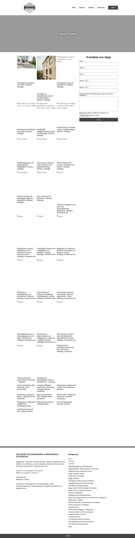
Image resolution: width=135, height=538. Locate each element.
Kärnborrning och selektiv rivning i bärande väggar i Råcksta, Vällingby (66, 129)
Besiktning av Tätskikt (75, 500)
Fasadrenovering (74, 517)
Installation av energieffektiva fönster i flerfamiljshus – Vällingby (46, 380)
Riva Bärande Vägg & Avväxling (78, 519)
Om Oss (82, 7)
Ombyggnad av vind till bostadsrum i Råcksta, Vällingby (65, 85)
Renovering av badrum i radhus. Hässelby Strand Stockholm (26, 397)
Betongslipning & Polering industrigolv (80, 521)
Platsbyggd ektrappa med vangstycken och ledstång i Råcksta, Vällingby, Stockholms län (46, 251)
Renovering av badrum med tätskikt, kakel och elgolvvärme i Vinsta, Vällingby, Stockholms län (66, 295)
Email (81, 74)
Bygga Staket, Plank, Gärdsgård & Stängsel (82, 488)
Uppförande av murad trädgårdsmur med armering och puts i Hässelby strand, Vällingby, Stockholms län (26, 252)
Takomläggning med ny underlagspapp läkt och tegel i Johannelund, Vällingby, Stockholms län (26, 337)
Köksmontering (73, 507)
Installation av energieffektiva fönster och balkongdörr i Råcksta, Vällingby (45, 97)
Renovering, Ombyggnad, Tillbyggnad (80, 509)
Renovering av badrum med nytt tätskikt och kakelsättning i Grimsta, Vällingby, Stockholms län (66, 337)
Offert (70, 526)
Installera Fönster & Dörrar (77, 514)
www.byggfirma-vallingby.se (30, 473)
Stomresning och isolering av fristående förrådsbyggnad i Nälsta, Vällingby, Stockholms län (46, 295)
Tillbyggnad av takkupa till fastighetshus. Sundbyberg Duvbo (26, 404)
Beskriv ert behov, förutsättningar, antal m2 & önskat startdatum (96, 94)
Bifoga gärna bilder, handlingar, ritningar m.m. (94, 113)
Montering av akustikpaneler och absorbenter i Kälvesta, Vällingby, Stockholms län (26, 295)
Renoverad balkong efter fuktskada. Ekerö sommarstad (26, 387)
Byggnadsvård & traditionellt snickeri (80, 471)
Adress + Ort (83, 81)
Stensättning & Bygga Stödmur (78, 485)
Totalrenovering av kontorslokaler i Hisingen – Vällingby (26, 380)
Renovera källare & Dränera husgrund (80, 512)
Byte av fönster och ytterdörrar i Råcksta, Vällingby (44, 198)
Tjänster (91, 7)
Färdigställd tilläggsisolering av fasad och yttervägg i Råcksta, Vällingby (46, 132)
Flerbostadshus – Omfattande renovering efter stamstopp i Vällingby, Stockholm (65, 348)
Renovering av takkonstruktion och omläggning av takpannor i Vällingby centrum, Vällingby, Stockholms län (46, 338)
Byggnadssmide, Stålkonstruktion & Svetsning (83, 469)
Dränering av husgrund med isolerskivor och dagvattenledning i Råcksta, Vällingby (45, 166)
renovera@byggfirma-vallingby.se (32, 470)
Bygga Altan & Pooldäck (76, 476)
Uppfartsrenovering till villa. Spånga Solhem (25, 410)
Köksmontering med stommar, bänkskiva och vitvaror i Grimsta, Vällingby (65, 166)
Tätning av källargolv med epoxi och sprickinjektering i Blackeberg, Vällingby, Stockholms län (66, 209)
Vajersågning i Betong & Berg (78, 524)
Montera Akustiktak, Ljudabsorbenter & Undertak (84, 502)
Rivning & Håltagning (75, 493)
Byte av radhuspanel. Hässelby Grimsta (64, 403)
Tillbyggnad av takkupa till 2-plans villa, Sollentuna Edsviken (66, 387)
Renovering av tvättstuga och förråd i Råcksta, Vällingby (26, 131)
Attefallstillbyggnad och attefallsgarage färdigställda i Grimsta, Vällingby (25, 166)
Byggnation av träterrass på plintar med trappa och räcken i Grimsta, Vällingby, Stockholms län (66, 251)
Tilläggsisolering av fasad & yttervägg (80, 483)
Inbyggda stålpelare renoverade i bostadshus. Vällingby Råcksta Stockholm (46, 388)
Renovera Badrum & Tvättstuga (78, 505)
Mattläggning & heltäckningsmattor (79, 495)
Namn (81, 61)
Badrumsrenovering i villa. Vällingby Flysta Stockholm (44, 397)
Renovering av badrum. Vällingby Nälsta (45, 403)
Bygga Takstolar (73, 478)
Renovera (101, 7)
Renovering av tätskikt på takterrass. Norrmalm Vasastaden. (66, 397)
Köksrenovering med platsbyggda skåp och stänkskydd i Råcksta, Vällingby (25, 199)
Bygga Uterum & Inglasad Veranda (79, 490)
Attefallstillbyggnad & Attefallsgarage (80, 466)
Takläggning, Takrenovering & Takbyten (81, 481)
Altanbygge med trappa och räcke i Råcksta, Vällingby (25, 85)
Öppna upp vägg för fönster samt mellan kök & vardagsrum (87, 497)
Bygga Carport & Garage (76, 473)
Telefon (81, 67)
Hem (73, 7)
